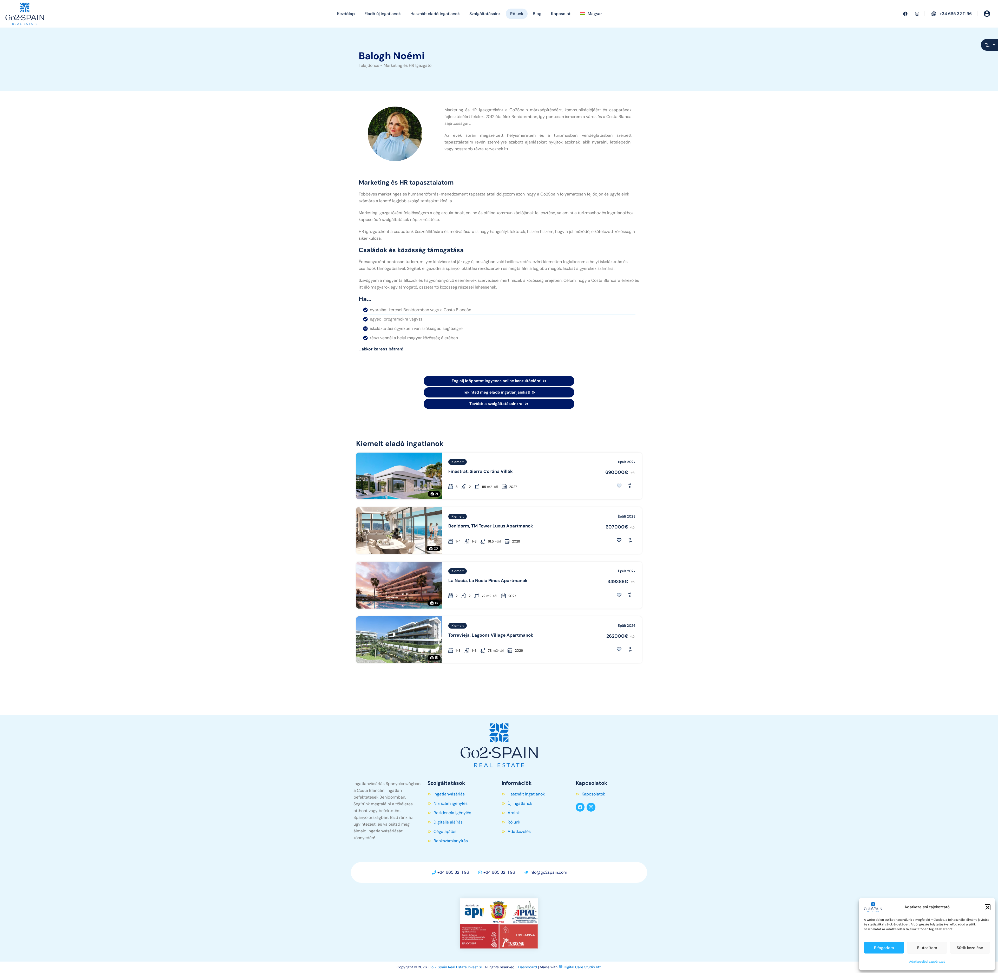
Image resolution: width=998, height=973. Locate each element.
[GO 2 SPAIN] (24, 13)
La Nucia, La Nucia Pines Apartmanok (488, 580)
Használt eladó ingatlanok (435, 13)
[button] (987, 907)
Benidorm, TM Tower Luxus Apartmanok (490, 526)
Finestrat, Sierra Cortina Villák (480, 471)
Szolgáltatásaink (485, 13)
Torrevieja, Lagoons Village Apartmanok (490, 635)
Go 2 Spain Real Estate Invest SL (456, 967)
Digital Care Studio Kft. (582, 967)
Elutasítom (927, 947)
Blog (537, 13)
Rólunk (516, 13)
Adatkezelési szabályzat (927, 961)
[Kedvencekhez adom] (619, 485)
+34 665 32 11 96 (956, 13)
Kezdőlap (346, 13)
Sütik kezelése (970, 947)
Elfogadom (884, 947)
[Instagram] (591, 807)
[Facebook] (580, 807)
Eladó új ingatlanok (382, 13)
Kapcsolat (560, 13)
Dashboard (527, 967)
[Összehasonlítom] (630, 485)
